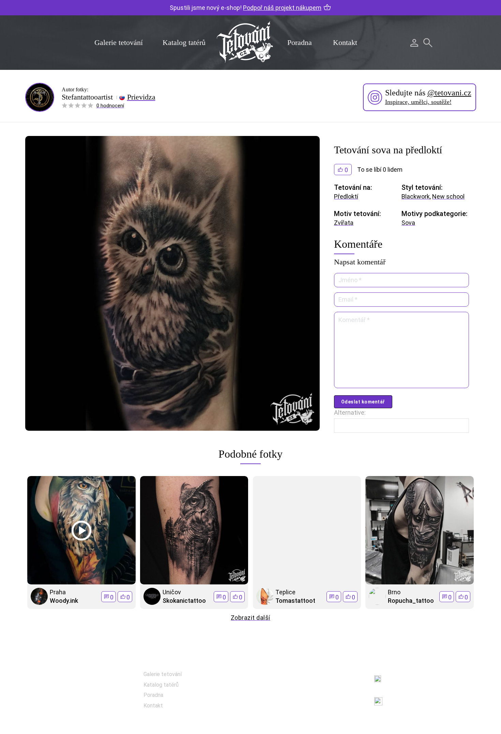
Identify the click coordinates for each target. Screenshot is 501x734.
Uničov (172, 592)
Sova (408, 222)
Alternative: (350, 412)
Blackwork (415, 196)
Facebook (286, 676)
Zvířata (343, 222)
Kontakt (345, 42)
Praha (58, 592)
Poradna (299, 42)
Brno (394, 592)
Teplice (285, 592)
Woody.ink (64, 600)
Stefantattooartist (87, 97)
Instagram (287, 693)
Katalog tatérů (184, 42)
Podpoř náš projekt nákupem (282, 7)
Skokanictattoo (184, 600)
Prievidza (141, 97)
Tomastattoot (295, 600)
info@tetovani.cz (411, 697)
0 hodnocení (110, 106)
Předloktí (346, 196)
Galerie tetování (118, 42)
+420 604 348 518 (409, 674)
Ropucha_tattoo (411, 600)
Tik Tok (283, 710)
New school (448, 196)
